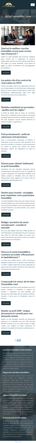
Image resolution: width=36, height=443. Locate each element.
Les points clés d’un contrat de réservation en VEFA (16, 81)
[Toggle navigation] (33, 4)
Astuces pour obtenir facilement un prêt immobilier (17, 164)
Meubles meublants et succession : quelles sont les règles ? (17, 108)
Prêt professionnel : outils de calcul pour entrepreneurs (15, 135)
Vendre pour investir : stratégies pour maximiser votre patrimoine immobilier (17, 195)
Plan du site (18, 442)
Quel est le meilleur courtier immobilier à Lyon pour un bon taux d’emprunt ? (16, 51)
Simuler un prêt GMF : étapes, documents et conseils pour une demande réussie (17, 313)
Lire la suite (6, 72)
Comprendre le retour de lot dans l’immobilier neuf (18, 282)
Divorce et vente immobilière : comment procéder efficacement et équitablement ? (17, 254)
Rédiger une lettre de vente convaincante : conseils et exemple (14, 225)
